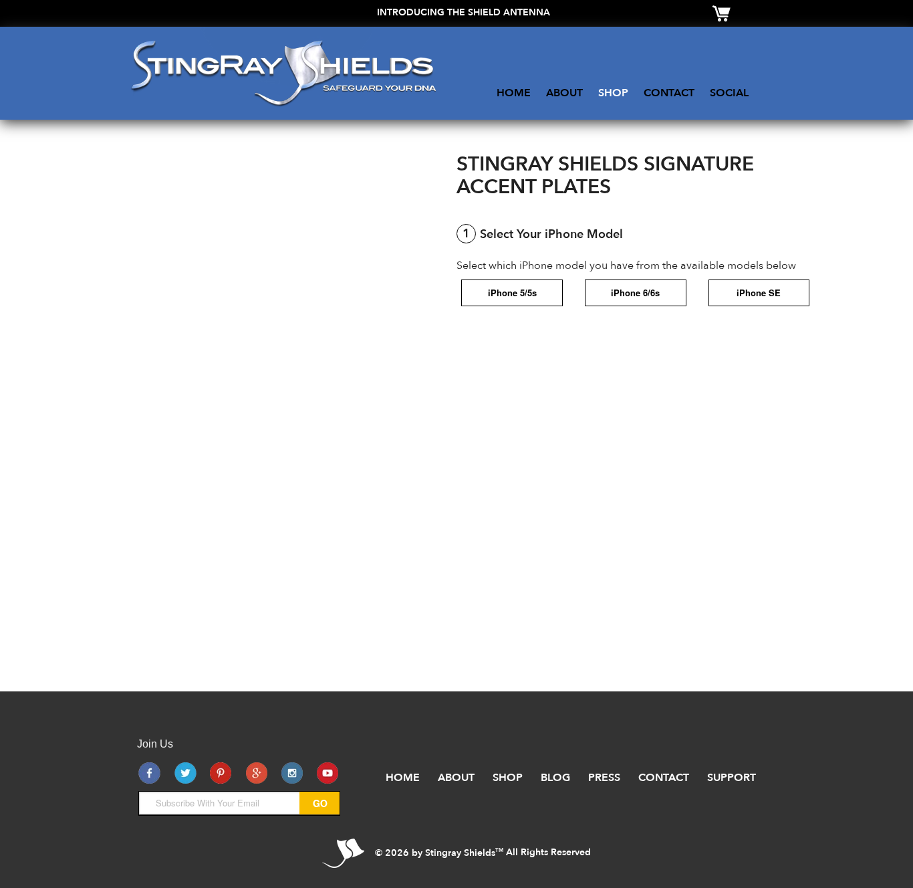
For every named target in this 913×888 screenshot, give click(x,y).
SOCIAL (729, 93)
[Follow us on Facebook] (149, 773)
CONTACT (669, 93)
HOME (514, 93)
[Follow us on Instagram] (292, 773)
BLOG (555, 777)
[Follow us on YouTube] (327, 773)
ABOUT (564, 93)
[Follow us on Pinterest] (220, 773)
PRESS (604, 777)
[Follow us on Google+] (256, 773)
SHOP (613, 93)
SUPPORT (731, 777)
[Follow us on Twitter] (185, 773)
